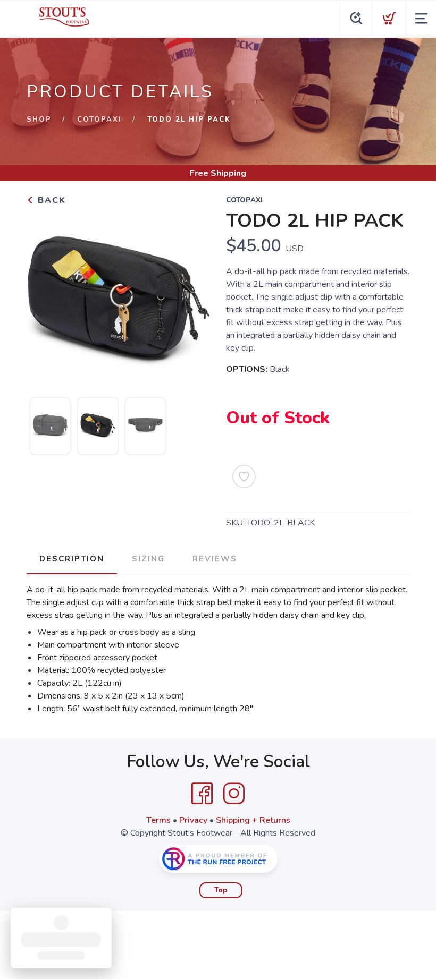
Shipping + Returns (253, 820)
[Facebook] (202, 794)
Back (50, 200)
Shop (39, 119)
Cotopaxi (99, 119)
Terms (158, 820)
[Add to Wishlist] (244, 476)
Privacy (193, 820)
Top (221, 890)
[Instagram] (234, 794)
